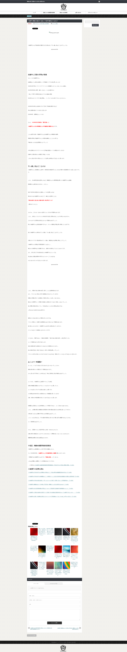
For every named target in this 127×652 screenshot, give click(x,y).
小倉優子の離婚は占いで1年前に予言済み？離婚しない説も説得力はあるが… (68, 629)
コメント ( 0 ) (35, 583)
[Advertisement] (54, 61)
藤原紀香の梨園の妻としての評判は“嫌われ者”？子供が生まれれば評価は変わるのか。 (50, 531)
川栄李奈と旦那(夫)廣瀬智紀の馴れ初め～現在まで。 (66, 538)
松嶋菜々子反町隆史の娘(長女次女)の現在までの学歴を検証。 (66, 572)
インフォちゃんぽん (62, 642)
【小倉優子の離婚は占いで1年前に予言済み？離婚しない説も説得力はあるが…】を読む (48, 484)
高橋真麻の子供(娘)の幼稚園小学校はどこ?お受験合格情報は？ (34, 538)
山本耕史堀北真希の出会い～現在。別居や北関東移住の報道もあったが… (58, 573)
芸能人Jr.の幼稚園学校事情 (49, 12)
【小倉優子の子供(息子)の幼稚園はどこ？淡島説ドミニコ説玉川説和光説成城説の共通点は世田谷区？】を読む (53, 476)
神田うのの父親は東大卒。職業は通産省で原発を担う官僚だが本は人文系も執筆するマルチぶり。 (42, 532)
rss (99, 1)
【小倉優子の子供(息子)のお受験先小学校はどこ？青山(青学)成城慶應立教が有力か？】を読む (50, 472)
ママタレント (37, 23)
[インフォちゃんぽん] (63, 10)
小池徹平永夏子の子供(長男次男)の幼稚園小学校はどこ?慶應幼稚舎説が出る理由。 (33, 573)
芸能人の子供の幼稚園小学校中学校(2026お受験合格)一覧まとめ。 (58, 538)
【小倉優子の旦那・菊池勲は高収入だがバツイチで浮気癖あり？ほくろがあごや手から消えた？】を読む (52, 496)
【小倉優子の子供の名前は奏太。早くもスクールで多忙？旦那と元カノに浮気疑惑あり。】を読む (50, 480)
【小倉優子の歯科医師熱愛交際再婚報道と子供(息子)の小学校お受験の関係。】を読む (54, 465)
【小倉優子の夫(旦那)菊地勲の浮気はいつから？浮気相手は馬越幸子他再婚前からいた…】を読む (50, 488)
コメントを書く (55, 23)
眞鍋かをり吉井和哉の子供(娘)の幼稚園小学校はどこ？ (66, 555)
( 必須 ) (31, 595)
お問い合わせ (78, 12)
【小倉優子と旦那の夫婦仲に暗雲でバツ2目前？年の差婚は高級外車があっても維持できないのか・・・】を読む (54, 492)
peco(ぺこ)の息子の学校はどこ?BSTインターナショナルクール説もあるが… (74, 556)
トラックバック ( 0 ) (53, 583)
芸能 (41, 23)
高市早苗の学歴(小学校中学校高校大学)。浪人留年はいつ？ (42, 555)
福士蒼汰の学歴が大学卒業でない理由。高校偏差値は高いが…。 (58, 555)
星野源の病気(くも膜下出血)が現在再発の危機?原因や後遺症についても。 (50, 549)
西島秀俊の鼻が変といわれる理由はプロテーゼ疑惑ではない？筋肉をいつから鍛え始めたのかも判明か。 (42, 565)
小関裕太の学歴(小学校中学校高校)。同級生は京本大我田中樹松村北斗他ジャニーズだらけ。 (74, 540)
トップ (34, 12)
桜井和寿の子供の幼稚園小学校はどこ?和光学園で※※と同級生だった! (74, 565)
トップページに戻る (31, 635)
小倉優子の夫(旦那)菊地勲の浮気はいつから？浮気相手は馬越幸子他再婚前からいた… (41, 629)
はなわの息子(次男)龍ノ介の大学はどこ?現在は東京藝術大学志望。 (50, 572)
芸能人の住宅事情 (63, 12)
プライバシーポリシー (93, 12)
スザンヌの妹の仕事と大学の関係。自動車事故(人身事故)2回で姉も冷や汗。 (34, 549)
